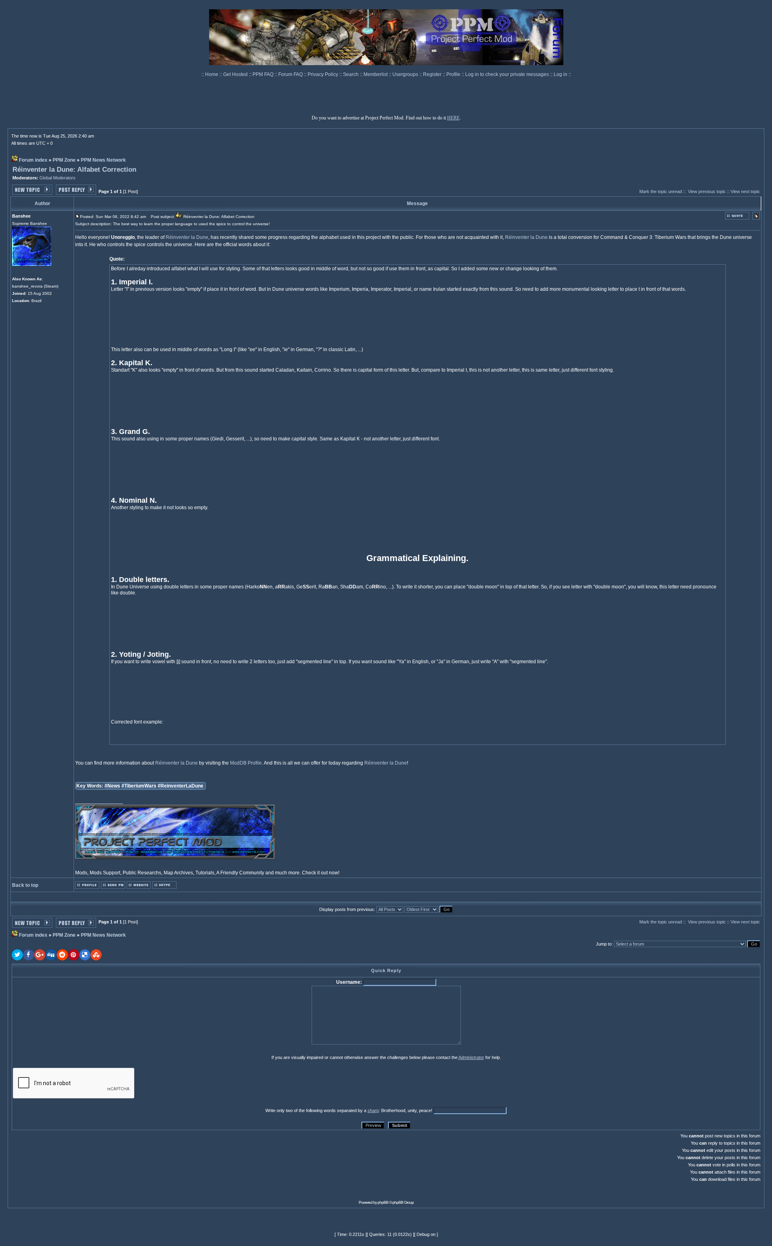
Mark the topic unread (660, 191)
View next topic (745, 191)
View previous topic (707, 191)
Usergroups (405, 74)
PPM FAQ (264, 74)
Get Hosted (236, 74)
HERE (453, 118)
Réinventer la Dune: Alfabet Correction (74, 169)
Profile (454, 74)
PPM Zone (64, 160)
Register (433, 74)
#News (112, 786)
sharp (373, 1110)
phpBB (383, 1202)
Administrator (471, 1057)
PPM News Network (103, 160)
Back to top (25, 885)
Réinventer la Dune (187, 237)
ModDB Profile (246, 763)
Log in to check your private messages (507, 74)
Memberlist (376, 74)
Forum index (33, 160)
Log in (560, 74)
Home (212, 74)
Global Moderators (57, 177)
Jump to (604, 944)
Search (351, 74)
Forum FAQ (291, 74)
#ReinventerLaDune (180, 786)
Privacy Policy (323, 74)
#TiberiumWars (138, 786)
